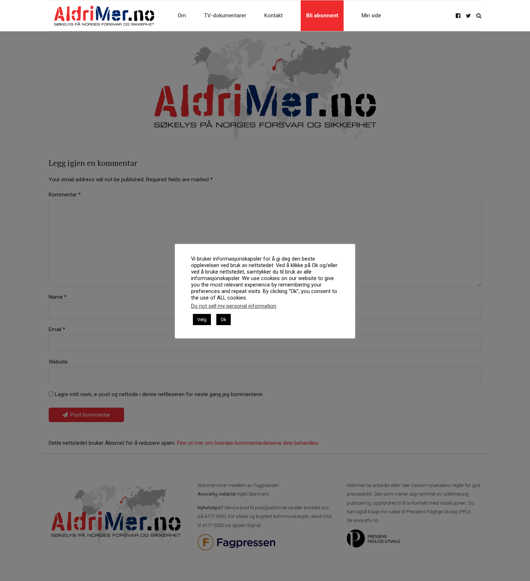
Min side (371, 15)
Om (182, 15)
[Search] (478, 15)
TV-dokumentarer (225, 15)
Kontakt (273, 15)
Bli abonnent (322, 15)
